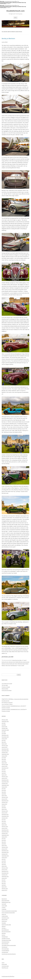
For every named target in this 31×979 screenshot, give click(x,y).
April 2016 (4, 793)
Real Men (4, 933)
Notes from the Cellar (16, 660)
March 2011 (4, 886)
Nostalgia (4, 923)
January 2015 (4, 812)
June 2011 (4, 881)
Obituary (4, 926)
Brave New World (5, 900)
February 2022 (5, 719)
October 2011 (4, 874)
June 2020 (4, 733)
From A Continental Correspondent (9, 911)
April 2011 (4, 885)
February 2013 (5, 847)
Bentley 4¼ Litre (5, 662)
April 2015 (4, 807)
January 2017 (4, 778)
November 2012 (5, 852)
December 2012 (5, 850)
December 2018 (5, 749)
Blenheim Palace (21, 663)
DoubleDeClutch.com (15, 11)
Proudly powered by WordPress (8, 976)
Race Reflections (5, 929)
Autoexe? (11, 702)
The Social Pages (5, 948)
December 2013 (5, 830)
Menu (15, 17)
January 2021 (4, 726)
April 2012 (4, 864)
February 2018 (5, 764)
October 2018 (4, 752)
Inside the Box (5, 916)
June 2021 (4, 724)
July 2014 (3, 819)
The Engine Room (5, 942)
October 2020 (4, 728)
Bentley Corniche (5, 663)
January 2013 (4, 849)
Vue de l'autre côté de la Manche (9, 954)
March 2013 (4, 845)
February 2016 (5, 797)
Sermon (3, 935)
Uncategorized (5, 952)
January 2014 (4, 828)
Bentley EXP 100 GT (13, 663)
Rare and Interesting (6, 931)
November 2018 (5, 750)
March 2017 (4, 774)
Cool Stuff (4, 904)
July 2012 (3, 859)
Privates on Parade (6, 687)
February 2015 (5, 811)
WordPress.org (5, 967)
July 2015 (3, 805)
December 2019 (5, 735)
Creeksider (4, 909)
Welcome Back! (5, 688)
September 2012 (5, 855)
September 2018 (5, 754)
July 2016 (3, 788)
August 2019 (4, 738)
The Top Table (5, 685)
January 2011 (4, 890)
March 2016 (4, 795)
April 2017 (4, 773)
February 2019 (5, 745)
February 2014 (5, 826)
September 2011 (5, 876)
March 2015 (4, 809)
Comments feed (5, 966)
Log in (3, 962)
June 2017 (4, 771)
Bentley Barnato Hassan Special (22, 662)
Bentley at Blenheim (8, 38)
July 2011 (3, 880)
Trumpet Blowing (5, 950)
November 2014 (5, 816)
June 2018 (4, 757)
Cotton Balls (4, 905)
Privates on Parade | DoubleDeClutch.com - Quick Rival (13, 709)
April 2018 (4, 761)
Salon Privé (7, 665)
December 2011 (5, 871)
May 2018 (4, 759)
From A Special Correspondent (8, 912)
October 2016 (4, 783)
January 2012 (4, 869)
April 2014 (4, 823)
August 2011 (4, 878)
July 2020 (3, 731)
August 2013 (4, 836)
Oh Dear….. (4, 928)
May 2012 (4, 862)
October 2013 (4, 833)
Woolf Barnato (14, 665)
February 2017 (5, 776)
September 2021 (5, 721)
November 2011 (5, 873)
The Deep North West (6, 940)
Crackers (3, 907)
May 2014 (4, 821)
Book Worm (4, 898)
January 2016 (4, 799)
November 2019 (5, 737)
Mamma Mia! (4, 919)
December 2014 (5, 814)
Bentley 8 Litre (12, 662)
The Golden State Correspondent (9, 945)
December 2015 (5, 800)
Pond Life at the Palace (6, 690)
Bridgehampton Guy (6, 902)
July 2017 (3, 769)
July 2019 (3, 740)
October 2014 (4, 818)
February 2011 (5, 888)
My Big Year (4, 921)
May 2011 (4, 883)
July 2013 (3, 838)
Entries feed (4, 964)
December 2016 (5, 780)
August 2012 (4, 857)
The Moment (4, 947)
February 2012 (5, 867)
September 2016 (5, 785)
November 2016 (5, 781)
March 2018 (4, 762)
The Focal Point (5, 943)
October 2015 (4, 802)
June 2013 (4, 840)
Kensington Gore (5, 917)
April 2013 (4, 843)
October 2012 (4, 854)
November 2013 (5, 831)
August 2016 (4, 787)
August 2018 (4, 755)
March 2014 (4, 824)
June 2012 (4, 861)
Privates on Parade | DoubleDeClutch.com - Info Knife (13, 706)
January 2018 (4, 766)
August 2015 (4, 804)
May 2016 (4, 792)
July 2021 (3, 723)
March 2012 (4, 866)
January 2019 (4, 747)
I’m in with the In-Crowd (7, 683)
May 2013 (4, 842)
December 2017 (5, 768)
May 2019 (4, 742)
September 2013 (5, 835)
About (11, 704)
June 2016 (4, 790)
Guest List (4, 914)
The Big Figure (5, 936)
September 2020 (5, 730)
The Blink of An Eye (6, 938)
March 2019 (4, 743)
